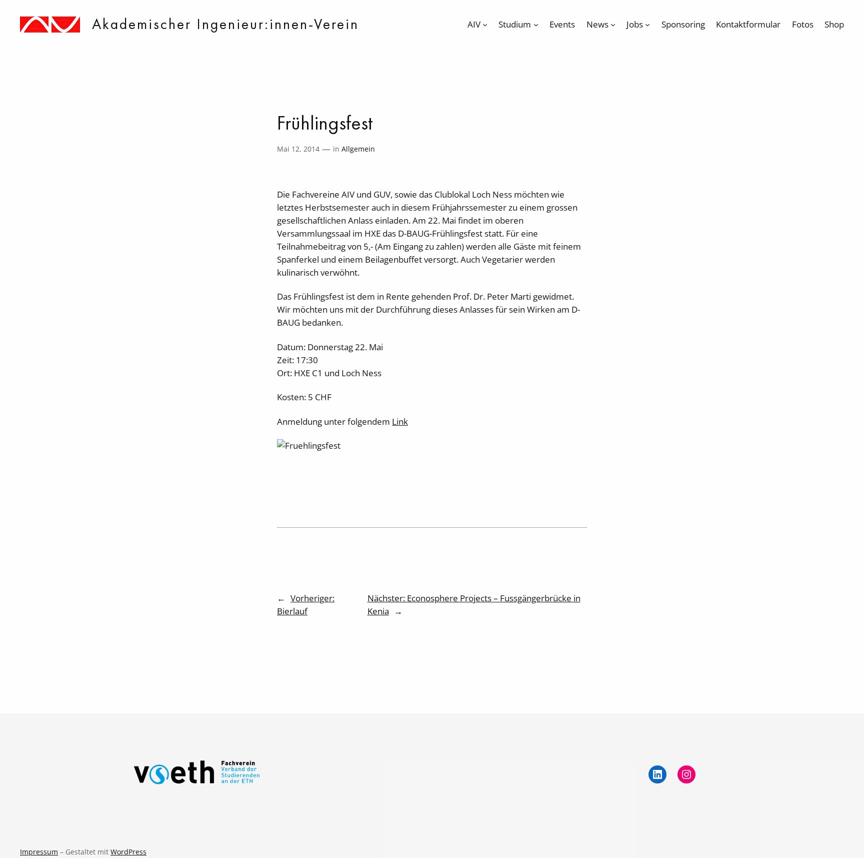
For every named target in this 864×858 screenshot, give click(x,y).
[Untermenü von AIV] (485, 24)
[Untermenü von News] (613, 24)
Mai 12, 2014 (298, 149)
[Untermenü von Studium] (536, 24)
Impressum (39, 851)
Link (400, 421)
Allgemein (358, 149)
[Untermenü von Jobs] (647, 24)
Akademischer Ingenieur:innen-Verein (225, 24)
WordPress (128, 851)
